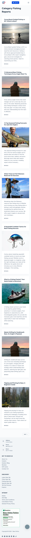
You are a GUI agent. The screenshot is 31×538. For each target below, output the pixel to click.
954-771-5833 (9, 450)
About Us (4, 459)
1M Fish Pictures (6, 485)
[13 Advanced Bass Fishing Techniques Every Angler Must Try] (15, 86)
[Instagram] (7, 536)
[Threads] (9, 536)
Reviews (4, 465)
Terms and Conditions (8, 499)
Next (25, 434)
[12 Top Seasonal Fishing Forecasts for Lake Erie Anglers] (15, 137)
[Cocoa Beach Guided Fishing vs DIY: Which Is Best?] (15, 34)
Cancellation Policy (7, 501)
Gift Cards (5, 467)
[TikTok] (16, 536)
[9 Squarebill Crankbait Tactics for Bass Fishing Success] (15, 241)
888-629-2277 (9, 446)
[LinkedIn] (11, 536)
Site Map (4, 497)
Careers (4, 461)
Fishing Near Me (6, 481)
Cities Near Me (6, 479)
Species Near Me (7, 483)
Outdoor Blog (6, 463)
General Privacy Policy (8, 503)
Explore (4, 487)
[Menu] (28, 2)
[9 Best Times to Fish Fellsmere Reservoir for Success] (15, 188)
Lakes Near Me (6, 477)
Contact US (5, 469)
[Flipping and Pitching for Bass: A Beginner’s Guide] (15, 397)
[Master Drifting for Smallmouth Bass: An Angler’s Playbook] (15, 346)
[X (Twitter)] (4, 536)
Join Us (16, 2)
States (3, 496)
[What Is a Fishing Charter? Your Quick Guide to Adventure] (15, 294)
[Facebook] (2, 536)
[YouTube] (13, 536)
